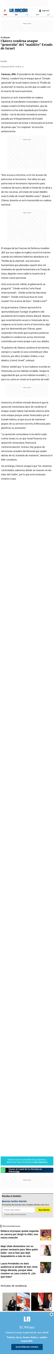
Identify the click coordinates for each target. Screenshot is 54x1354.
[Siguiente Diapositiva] (51, 1308)
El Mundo (5, 37)
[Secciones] (5, 10)
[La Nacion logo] (18, 10)
